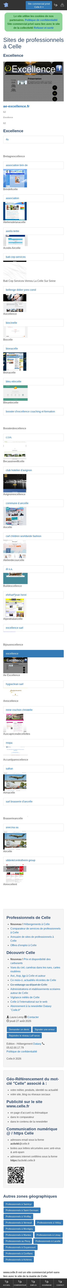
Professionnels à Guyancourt (20, 1247)
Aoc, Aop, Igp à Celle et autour (27, 975)
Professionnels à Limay (48, 1235)
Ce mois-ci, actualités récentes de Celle (33, 980)
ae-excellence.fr (16, 106)
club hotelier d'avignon (19, 470)
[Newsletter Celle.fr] (55, 5)
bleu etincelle (13, 381)
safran (9, 768)
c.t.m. (9, 437)
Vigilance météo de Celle (25, 997)
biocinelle (11, 322)
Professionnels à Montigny (19, 1228)
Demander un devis (19, 1029)
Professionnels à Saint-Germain (22, 1210)
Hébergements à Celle (37, 924)
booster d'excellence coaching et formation (30, 411)
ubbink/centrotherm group (20, 860)
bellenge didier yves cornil (21, 289)
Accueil (6, 1285)
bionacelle (12, 348)
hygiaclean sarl (14, 684)
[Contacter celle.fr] (62, 5)
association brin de (17, 165)
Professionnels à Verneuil (19, 1222)
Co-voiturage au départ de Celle (28, 984)
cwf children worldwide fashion (23, 536)
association (12, 198)
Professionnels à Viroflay (18, 1216)
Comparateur (20, 1285)
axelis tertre (12, 231)
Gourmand (47, 1285)
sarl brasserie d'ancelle (19, 801)
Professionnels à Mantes (18, 1235)
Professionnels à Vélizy (49, 1222)
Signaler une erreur (45, 1029)
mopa (9, 742)
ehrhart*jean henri (16, 594)
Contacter (33, 1017)
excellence (12, 653)
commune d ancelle (17, 503)
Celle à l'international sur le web (28, 1001)
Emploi (33, 1285)
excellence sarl (14, 627)
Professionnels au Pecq (18, 1241)
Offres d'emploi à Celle (23, 945)
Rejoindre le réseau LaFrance (24, 1035)
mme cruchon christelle (19, 709)
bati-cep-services (16, 257)
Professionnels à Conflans (19, 1253)
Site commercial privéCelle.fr (39, 5)
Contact (60, 1285)
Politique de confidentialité (41, 20)
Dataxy (37, 1043)
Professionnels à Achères (19, 1259)
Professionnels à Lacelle (47, 1241)
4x (7, 139)
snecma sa (12, 827)
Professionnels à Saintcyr (19, 1204)
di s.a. (9, 569)
